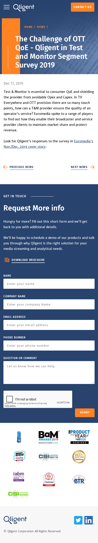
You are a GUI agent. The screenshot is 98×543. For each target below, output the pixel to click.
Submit (85, 412)
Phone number (14, 337)
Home (28, 27)
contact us (83, 7)
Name (7, 275)
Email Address (14, 317)
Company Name (14, 296)
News (41, 27)
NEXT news (79, 167)
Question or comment (20, 358)
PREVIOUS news (22, 167)
